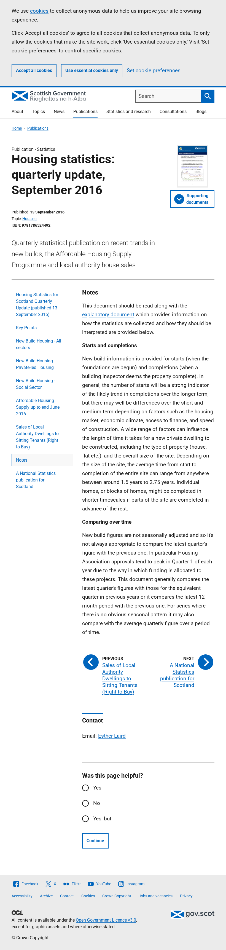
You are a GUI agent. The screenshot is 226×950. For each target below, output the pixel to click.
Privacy (186, 896)
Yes (97, 788)
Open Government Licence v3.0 (106, 920)
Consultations (173, 111)
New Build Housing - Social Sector (35, 384)
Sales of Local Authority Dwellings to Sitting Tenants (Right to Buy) (37, 436)
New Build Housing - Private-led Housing (35, 364)
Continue (95, 840)
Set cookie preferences (154, 70)
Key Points (26, 327)
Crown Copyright (116, 896)
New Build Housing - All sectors (38, 344)
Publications (85, 111)
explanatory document (108, 314)
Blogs (200, 111)
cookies (39, 11)
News (59, 111)
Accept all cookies (34, 70)
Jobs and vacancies (156, 896)
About (17, 111)
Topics (38, 111)
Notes (21, 460)
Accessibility (22, 896)
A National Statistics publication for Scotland (36, 480)
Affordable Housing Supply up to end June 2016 (38, 407)
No (96, 803)
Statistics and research (128, 111)
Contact (67, 896)
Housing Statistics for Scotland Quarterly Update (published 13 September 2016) (37, 304)
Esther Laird (112, 736)
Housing (29, 218)
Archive (46, 896)
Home (17, 128)
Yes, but (102, 818)
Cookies (88, 896)
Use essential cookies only (91, 70)
